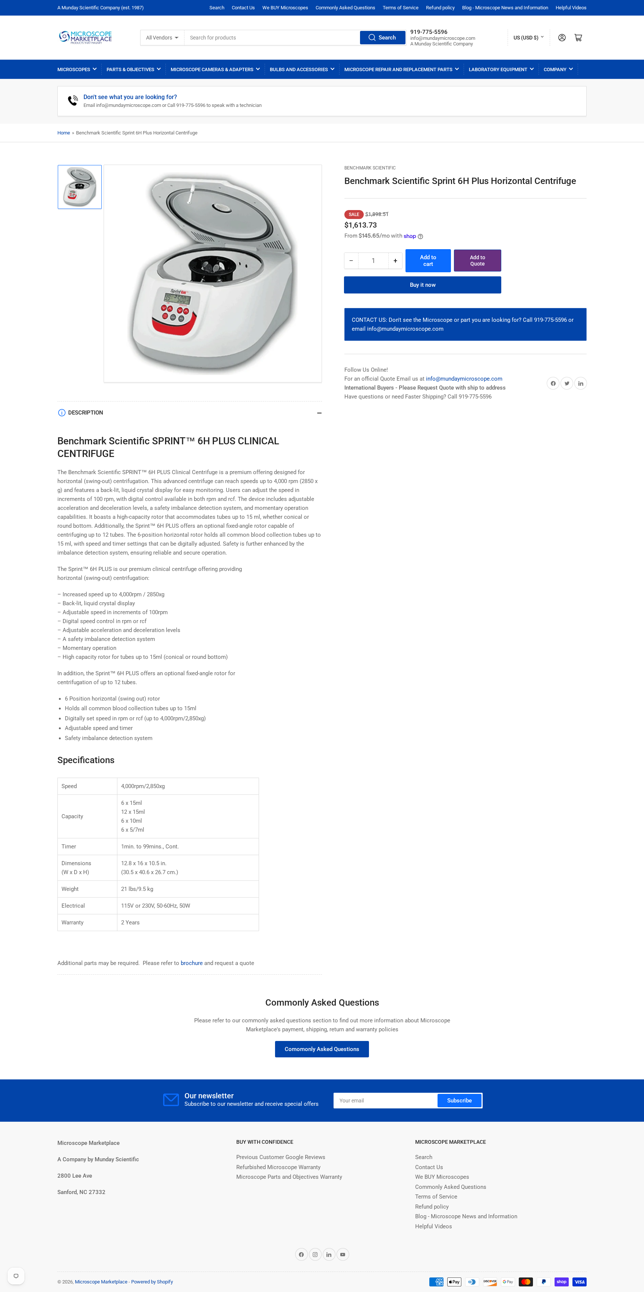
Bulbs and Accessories (299, 69)
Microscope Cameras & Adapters (212, 69)
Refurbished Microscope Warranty (278, 1167)
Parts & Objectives (130, 69)
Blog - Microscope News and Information (505, 7)
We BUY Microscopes (285, 7)
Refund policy (440, 7)
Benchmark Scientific (370, 168)
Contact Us (243, 7)
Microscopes (73, 69)
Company (555, 69)
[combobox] (295, 37)
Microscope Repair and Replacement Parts (398, 69)
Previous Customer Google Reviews (280, 1157)
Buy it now (423, 285)
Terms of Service (401, 7)
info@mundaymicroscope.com (464, 378)
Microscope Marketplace (101, 1282)
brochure (192, 963)
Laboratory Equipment (498, 69)
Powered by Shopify (152, 1282)
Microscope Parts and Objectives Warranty (289, 1177)
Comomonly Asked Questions (322, 1049)
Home (63, 133)
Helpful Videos (571, 7)
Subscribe (459, 1100)
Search (216, 7)
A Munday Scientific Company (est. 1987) (100, 7)
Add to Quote (477, 260)
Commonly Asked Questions (345, 7)
